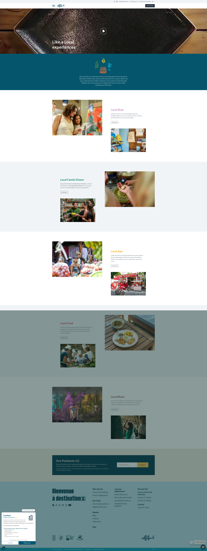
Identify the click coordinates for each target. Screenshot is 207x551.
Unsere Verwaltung (100, 492)
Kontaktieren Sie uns (123, 1)
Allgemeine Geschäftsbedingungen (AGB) (73, 549)
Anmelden (142, 465)
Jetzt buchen (150, 5)
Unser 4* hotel (143, 507)
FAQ (94, 527)
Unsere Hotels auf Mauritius (145, 493)
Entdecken (115, 122)
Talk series (97, 521)
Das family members (101, 504)
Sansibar (141, 504)
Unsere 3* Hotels (144, 497)
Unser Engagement (100, 495)
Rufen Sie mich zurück (123, 497)
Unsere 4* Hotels (144, 500)
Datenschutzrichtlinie (57, 549)
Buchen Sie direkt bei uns (99, 549)
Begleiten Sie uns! (99, 507)
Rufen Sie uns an (134, 1)
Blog (94, 515)
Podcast (96, 518)
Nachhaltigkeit (88, 549)
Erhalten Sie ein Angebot (145, 1)
